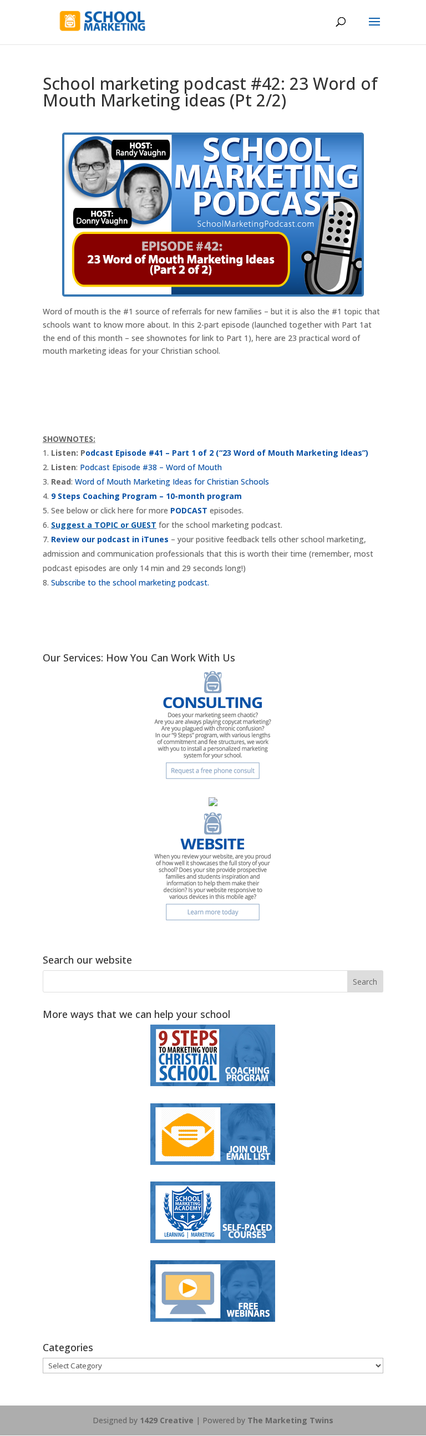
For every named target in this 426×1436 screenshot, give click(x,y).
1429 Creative (167, 1420)
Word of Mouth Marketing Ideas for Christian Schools (172, 481)
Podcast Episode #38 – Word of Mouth (151, 467)
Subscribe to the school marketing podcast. (130, 582)
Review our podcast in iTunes (110, 539)
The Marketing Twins (290, 1420)
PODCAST (188, 510)
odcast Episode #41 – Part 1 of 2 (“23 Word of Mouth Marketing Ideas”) (226, 452)
